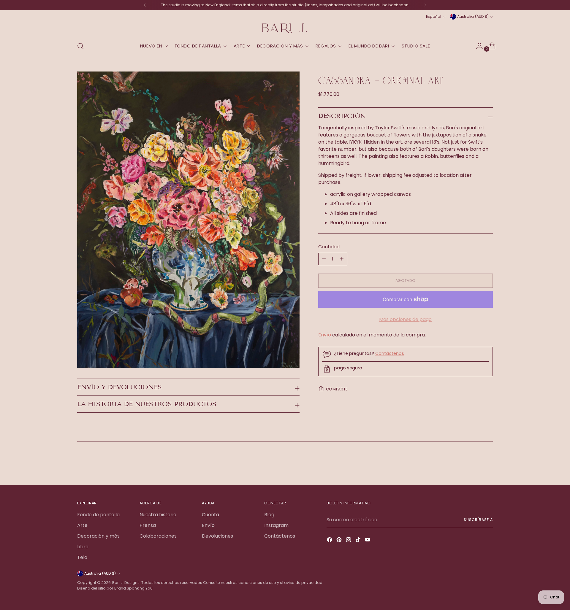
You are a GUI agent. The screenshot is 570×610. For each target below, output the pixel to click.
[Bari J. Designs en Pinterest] (339, 541)
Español (433, 16)
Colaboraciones (158, 536)
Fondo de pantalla (98, 514)
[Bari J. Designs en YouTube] (368, 541)
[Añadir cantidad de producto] (324, 259)
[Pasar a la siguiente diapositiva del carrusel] (488, 465)
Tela (82, 557)
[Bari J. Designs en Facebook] (330, 541)
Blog (269, 514)
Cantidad (329, 246)
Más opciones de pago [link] (405, 319)
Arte (82, 525)
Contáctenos (389, 353)
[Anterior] (144, 5)
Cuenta (210, 514)
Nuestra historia (158, 514)
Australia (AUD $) (473, 16)
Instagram (276, 525)
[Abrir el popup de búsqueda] (80, 46)
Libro (82, 546)
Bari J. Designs (126, 582)
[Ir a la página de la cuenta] (477, 46)
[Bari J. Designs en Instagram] (349, 541)
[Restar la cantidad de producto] (341, 259)
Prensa (148, 525)
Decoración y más (98, 536)
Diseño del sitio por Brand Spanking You (115, 588)
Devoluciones (217, 536)
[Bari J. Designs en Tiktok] (358, 541)
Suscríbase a (478, 519)
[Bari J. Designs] (285, 28)
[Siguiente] (425, 5)
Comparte (337, 389)
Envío (324, 334)
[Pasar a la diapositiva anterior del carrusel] (474, 465)
